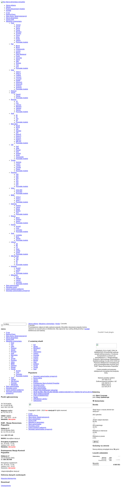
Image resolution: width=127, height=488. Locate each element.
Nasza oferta (37, 378)
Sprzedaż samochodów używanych (45, 376)
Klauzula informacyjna (8, 478)
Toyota (35, 365)
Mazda (35, 360)
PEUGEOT (37, 348)
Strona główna (33, 324)
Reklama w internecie (100, 431)
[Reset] (2, 325)
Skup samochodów (39, 388)
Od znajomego (98, 425)
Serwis (35, 380)
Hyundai (36, 355)
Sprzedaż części (38, 385)
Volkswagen (37, 400)
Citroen (35, 357)
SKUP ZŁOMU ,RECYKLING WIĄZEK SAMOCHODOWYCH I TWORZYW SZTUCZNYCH (63, 392)
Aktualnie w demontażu (47, 324)
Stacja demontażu (39, 387)
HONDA (36, 364)
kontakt (87, 329)
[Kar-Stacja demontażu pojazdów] (13, 2)
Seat (34, 369)
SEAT (35, 350)
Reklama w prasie (99, 436)
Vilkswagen (37, 352)
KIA (34, 345)
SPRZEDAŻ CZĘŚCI (40, 399)
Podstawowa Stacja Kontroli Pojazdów (46, 383)
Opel (35, 362)
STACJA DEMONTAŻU (40, 395)
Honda (57, 324)
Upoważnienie (6, 486)
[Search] (2, 324)
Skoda (35, 346)
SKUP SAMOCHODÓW (41, 394)
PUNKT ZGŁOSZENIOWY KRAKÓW (45, 390)
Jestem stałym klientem (100, 420)
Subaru (35, 353)
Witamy (35, 381)
